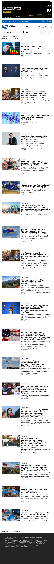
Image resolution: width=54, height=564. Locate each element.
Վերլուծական (25, 203)
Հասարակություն (26, 133)
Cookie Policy (44, 548)
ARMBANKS (16, 21)
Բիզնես (23, 159)
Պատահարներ (25, 113)
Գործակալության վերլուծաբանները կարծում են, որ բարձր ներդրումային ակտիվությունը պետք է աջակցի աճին (35, 53)
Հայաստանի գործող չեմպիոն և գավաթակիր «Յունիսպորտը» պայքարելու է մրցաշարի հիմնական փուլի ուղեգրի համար (35, 190)
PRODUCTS (24, 21)
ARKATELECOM (7, 21)
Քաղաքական (24, 65)
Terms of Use (26, 548)
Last (19, 38)
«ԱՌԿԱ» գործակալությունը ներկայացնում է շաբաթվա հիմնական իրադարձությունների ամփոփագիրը (35, 213)
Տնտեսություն (25, 43)
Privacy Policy (8, 548)
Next (15, 38)
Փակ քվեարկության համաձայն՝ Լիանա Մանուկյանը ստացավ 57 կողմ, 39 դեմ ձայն (35, 396)
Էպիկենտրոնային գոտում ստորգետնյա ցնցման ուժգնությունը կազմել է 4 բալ (34, 121)
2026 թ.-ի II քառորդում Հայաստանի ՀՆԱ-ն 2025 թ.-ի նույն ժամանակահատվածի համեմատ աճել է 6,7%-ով (35, 519)
